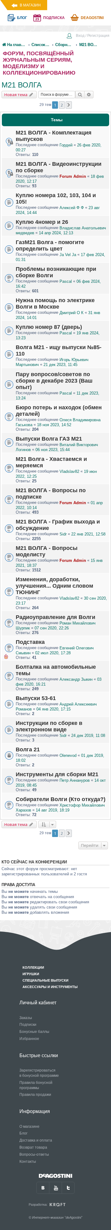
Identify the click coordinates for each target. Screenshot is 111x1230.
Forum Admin (73, 176)
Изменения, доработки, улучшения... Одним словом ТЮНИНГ (54, 585)
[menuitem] (87, 36)
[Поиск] (79, 94)
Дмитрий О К (72, 312)
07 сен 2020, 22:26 (52, 628)
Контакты (27, 1161)
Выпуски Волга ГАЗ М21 (49, 439)
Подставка (30, 642)
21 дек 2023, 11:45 (60, 365)
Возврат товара (33, 1147)
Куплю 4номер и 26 (42, 222)
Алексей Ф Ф (72, 207)
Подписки (27, 1024)
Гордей (66, 145)
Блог (23, 1133)
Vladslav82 (69, 471)
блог (22, 18)
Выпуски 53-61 (36, 698)
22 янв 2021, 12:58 (88, 534)
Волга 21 (28, 749)
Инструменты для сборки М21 (57, 774)
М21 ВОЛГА (22, 85)
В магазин (30, 5)
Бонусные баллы (34, 1032)
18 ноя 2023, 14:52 (54, 424)
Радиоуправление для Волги (55, 617)
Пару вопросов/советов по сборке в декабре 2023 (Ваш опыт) (54, 380)
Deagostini (92, 18)
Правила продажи (35, 1094)
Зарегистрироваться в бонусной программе (39, 1073)
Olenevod (68, 755)
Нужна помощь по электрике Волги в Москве (55, 303)
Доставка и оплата (35, 1140)
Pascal (66, 281)
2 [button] (62, 105)
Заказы (25, 1018)
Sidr (63, 534)
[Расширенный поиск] (88, 94)
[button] (69, 105)
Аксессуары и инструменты (50, 987)
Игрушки (31, 974)
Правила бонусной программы (35, 1085)
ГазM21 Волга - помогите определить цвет (50, 245)
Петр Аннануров (75, 780)
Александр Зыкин (76, 679)
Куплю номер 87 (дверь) (49, 327)
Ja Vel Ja (68, 254)
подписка (54, 18)
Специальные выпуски (45, 980)
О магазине (29, 1126)
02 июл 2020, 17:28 (53, 653)
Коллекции (33, 967)
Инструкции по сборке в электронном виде (49, 726)
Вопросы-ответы (34, 1154)
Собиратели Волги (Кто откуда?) (60, 799)
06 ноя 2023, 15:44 (52, 449)
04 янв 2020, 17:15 (53, 709)
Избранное (29, 1039)
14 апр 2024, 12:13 (56, 233)
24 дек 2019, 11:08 (88, 735)
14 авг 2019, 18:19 (52, 810)
